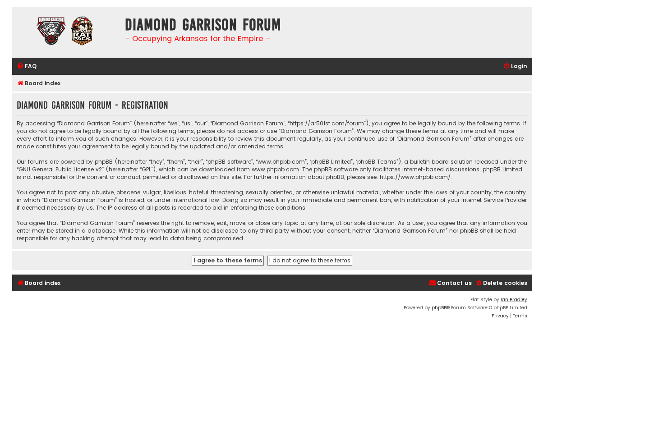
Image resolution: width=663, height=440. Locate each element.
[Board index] (66, 32)
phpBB (439, 307)
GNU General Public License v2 (60, 169)
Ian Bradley (514, 299)
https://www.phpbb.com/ (415, 177)
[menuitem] (27, 66)
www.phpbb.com (275, 169)
